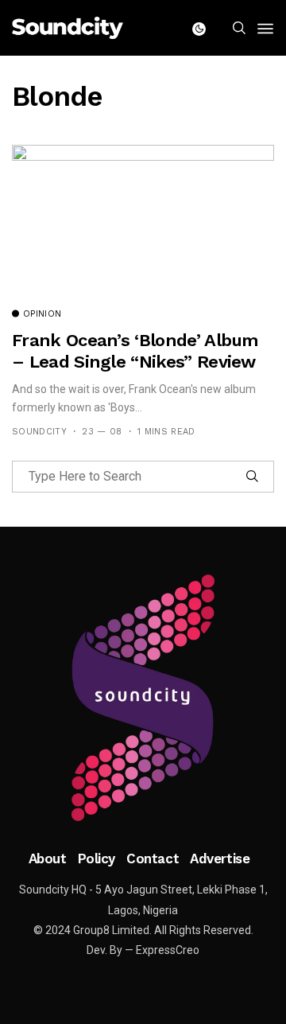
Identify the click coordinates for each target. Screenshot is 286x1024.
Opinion (42, 314)
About (48, 858)
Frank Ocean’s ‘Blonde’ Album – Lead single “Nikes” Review (135, 350)
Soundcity (39, 431)
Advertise (219, 858)
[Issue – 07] (143, 697)
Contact (152, 858)
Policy (96, 858)
